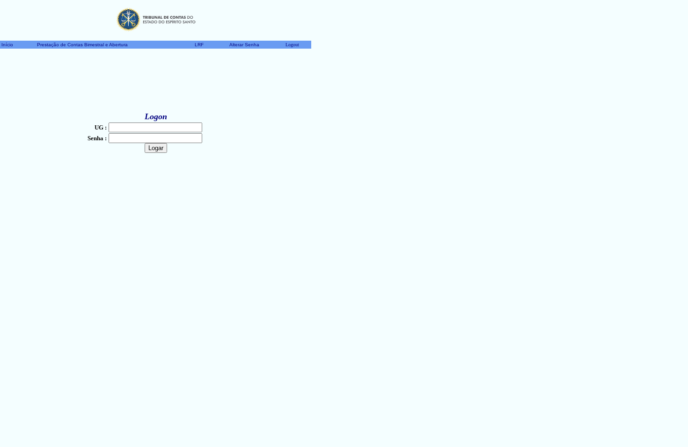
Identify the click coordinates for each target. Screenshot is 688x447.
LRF (199, 44)
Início (7, 44)
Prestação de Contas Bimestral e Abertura (82, 44)
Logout (292, 44)
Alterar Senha (244, 44)
